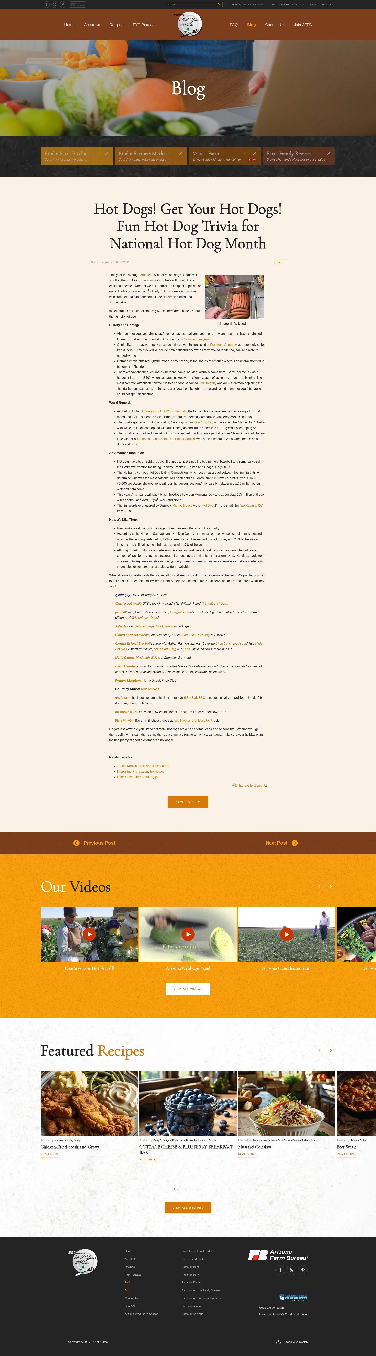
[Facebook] (46, 4)
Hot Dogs (208, 505)
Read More (50, 1154)
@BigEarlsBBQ (194, 697)
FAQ (234, 25)
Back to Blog (188, 802)
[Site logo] (83, 1282)
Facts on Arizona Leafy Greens (201, 1290)
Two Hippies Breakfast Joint (193, 720)
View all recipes (188, 1207)
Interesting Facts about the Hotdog (141, 771)
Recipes (116, 25)
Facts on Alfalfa (191, 1306)
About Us (92, 25)
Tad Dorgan (207, 383)
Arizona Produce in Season (247, 4)
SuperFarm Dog (165, 649)
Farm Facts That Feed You (287, 4)
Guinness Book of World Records (163, 411)
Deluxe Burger (145, 626)
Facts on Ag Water (193, 1313)
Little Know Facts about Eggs (137, 777)
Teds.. (187, 649)
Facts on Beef (190, 1266)
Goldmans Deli (166, 626)
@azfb (133, 711)
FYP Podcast (144, 25)
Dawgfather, (178, 612)
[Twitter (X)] (54, 4)
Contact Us (275, 25)
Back (281, 262)
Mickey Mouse (183, 505)
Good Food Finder (296, 1314)
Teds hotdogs (150, 689)
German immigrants (197, 339)
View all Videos (188, 988)
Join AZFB (303, 25)
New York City (203, 422)
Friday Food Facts (321, 4)
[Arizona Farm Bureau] (78, 4)
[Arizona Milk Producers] (293, 1297)
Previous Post (99, 842)
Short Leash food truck (231, 643)
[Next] (330, 886)
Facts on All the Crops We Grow (201, 1298)
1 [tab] (174, 1189)
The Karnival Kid (251, 505)
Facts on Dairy (191, 1282)
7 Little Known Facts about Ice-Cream (143, 766)
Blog (251, 25)
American (146, 275)
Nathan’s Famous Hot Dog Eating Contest (166, 438)
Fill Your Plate (99, 1341)
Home (69, 25)
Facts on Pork (190, 1274)
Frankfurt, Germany (223, 344)
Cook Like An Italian (271, 1307)
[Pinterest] (63, 4)
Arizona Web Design (295, 1341)
